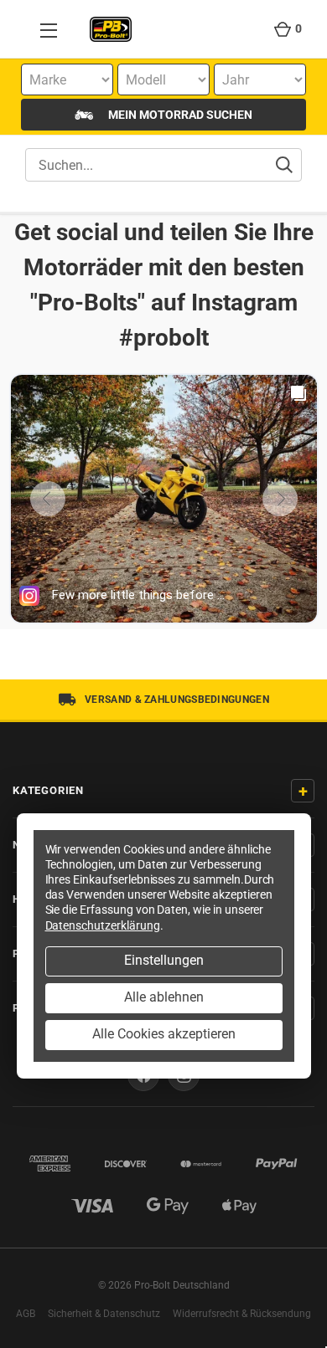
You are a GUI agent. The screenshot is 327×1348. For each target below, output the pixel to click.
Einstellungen (164, 960)
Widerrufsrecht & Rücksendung (242, 1314)
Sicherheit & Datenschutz (104, 1314)
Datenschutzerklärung (102, 925)
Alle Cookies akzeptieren (164, 1034)
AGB (25, 1314)
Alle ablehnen (164, 997)
